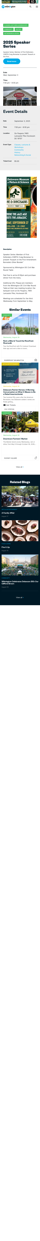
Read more (11, 61)
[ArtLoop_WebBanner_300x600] (22, 207)
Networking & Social (22, 155)
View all (19, 467)
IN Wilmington (8, 6)
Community (19, 150)
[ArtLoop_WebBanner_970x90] (20, 1)
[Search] (30, 6)
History (17, 152)
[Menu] (37, 6)
